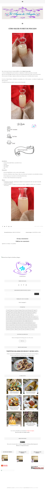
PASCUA (15, 325)
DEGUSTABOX (9, 318)
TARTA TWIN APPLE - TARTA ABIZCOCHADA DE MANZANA (31, 424)
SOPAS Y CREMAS (40, 226)
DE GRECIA (31, 314)
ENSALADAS (25, 318)
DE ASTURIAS (20, 314)
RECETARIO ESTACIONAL (11, 327)
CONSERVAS (19, 312)
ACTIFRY (8, 310)
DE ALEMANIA (33, 312)
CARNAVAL (35, 310)
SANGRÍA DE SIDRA (14, 425)
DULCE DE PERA (30, 409)
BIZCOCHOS (25, 310)
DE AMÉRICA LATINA (10, 314)
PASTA (18, 325)
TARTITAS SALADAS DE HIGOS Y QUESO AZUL (22, 351)
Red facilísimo (25, 327)
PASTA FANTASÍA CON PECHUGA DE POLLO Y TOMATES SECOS (14, 408)
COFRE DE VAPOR (13, 312)
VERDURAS (28, 329)
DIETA (36, 226)
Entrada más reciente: (12, 232)
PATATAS (22, 325)
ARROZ (17, 310)
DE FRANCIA (26, 314)
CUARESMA (28, 312)
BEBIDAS (20, 310)
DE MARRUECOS (20, 316)
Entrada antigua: (33, 232)
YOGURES (32, 329)
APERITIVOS (13, 310)
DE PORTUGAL (26, 316)
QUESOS (35, 325)
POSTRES (30, 325)
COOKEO (23, 312)
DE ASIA (16, 314)
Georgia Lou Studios (34, 487)
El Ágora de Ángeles (18, 487)
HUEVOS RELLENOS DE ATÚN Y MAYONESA (14, 392)
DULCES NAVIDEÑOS (19, 318)
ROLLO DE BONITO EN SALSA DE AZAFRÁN (31, 392)
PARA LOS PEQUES (9, 325)
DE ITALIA (14, 316)
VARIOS (23, 329)
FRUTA (37, 318)
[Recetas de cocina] (4, 466)
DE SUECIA (31, 316)
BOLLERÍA (30, 310)
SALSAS (30, 327)
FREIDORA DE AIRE (32, 318)
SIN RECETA (8, 329)
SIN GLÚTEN (34, 327)
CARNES (8, 312)
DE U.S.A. (36, 316)
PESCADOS (26, 325)
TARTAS (20, 329)
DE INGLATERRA (9, 316)
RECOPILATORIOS (19, 327)
